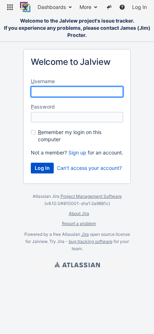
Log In (139, 7)
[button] (10, 7)
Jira (85, 234)
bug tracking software (90, 241)
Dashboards (52, 7)
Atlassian (77, 264)
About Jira (79, 213)
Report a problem (79, 223)
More (85, 7)
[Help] (122, 7)
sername (43, 81)
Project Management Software (91, 196)
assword (43, 107)
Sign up (77, 152)
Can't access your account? (89, 168)
